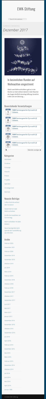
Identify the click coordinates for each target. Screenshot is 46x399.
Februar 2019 (8, 276)
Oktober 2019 (8, 264)
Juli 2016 (7, 337)
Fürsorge (7, 167)
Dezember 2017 (9, 292)
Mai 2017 (7, 308)
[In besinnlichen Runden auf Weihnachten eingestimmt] (23, 56)
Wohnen (7, 192)
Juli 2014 (7, 373)
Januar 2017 (8, 316)
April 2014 (7, 385)
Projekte (7, 180)
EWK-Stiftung (26, 8)
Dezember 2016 (9, 320)
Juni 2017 (7, 304)
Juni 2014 (7, 377)
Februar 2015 (8, 361)
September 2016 (9, 333)
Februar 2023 (8, 243)
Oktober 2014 (8, 369)
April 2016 (7, 341)
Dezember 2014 (9, 365)
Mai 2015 (7, 353)
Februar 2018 (8, 288)
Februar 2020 (8, 251)
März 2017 (7, 312)
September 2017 (9, 300)
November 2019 (9, 259)
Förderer (7, 163)
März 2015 (7, 357)
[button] (6, 150)
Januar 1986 (8, 390)
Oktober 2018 (8, 284)
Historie (6, 172)
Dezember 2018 (9, 280)
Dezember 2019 (9, 255)
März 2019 (7, 272)
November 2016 (9, 325)
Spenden (7, 184)
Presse (6, 176)
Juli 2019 (7, 268)
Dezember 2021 (9, 247)
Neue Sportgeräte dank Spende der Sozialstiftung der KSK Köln (12, 230)
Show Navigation (36, 20)
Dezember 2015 (9, 349)
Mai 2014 (7, 381)
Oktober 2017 (8, 296)
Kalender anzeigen (34, 150)
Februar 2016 (8, 345)
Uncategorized (9, 188)
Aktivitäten (7, 159)
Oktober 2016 (8, 329)
